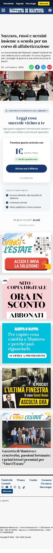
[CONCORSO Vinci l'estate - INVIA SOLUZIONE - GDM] (26, 253)
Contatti (5, 483)
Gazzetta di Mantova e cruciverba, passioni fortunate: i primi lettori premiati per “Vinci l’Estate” (26, 457)
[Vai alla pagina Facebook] (11, 487)
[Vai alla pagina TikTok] (24, 487)
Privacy (21, 480)
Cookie (33, 480)
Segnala (20, 3)
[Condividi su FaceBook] (37, 67)
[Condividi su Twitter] (43, 67)
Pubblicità (6, 480)
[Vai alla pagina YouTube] (7, 487)
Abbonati (43, 3)
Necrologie (31, 3)
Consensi (47, 480)
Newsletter (9, 3)
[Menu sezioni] (3, 10)
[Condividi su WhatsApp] (31, 67)
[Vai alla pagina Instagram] (15, 487)
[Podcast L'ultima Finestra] (26, 388)
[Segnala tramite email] (49, 67)
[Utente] (50, 10)
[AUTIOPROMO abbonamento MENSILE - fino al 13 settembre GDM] (26, 343)
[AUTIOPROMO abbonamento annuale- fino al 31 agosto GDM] (26, 298)
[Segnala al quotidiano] (2, 487)
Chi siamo (46, 483)
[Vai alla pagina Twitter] (19, 487)
